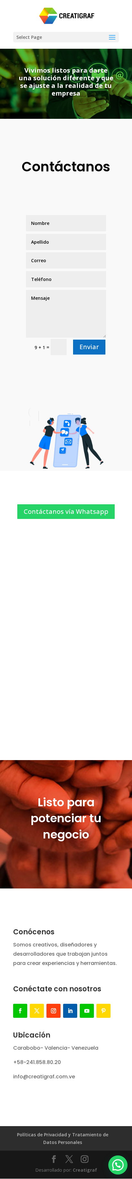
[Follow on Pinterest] (103, 1011)
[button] (118, 1165)
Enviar (89, 346)
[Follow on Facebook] (20, 1011)
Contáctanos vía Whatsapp (66, 511)
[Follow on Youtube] (87, 1011)
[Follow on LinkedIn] (70, 1011)
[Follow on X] (37, 1011)
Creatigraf (85, 1170)
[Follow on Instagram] (53, 1011)
